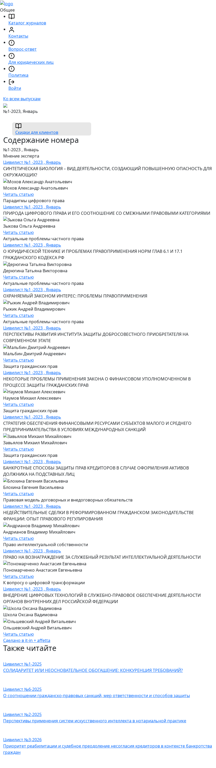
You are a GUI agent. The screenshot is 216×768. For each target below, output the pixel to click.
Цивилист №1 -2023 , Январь (32, 162)
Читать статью (18, 194)
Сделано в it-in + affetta (26, 640)
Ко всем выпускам (22, 99)
